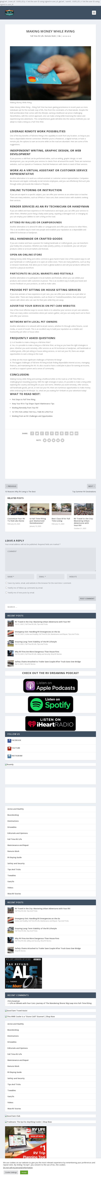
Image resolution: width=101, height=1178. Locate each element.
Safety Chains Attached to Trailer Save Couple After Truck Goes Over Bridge (48, 661)
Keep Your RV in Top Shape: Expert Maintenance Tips (33, 403)
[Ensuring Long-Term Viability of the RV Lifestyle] (11, 643)
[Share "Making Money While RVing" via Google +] (42, 433)
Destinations (13, 821)
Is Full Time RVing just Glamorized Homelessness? (38, 520)
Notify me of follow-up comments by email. (25, 588)
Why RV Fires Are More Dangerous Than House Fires (37, 651)
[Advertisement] (50, 462)
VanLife (11, 881)
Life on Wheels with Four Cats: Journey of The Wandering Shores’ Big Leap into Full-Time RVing (51, 1003)
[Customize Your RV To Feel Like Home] (17, 509)
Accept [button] (24, 1172)
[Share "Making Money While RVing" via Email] (71, 433)
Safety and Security (43, 654)
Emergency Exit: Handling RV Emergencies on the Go (37, 632)
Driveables (12, 827)
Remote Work (50, 36)
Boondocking (13, 815)
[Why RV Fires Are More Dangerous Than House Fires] (11, 653)
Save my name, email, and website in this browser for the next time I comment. (39, 583)
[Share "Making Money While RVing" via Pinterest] (51, 433)
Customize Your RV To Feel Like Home (16, 519)
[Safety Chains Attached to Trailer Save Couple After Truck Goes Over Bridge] (11, 663)
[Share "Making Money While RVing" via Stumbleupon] (66, 433)
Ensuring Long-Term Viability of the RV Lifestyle (36, 642)
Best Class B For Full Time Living (61, 519)
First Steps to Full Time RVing (23, 399)
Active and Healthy (31, 634)
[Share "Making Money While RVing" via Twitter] (37, 433)
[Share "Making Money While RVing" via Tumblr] (46, 433)
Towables (12, 875)
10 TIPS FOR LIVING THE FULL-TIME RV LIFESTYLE (32, 412)
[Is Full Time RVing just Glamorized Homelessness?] (39, 509)
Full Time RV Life (37, 36)
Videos (10, 887)
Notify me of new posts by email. (21, 592)
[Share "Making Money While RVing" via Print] (76, 433)
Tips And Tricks (42, 624)
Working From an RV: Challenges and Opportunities (32, 416)
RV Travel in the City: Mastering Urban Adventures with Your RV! (83, 522)
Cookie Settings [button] (11, 1172)
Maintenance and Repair (59, 634)
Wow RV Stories (56, 654)
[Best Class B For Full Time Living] (61, 509)
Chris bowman (14, 1001)
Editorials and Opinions (18, 833)
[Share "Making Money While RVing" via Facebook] (32, 433)
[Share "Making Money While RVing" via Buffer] (61, 433)
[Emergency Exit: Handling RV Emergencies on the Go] (11, 633)
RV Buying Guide (15, 857)
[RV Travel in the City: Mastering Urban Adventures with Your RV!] (84, 509)
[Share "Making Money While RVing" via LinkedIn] (56, 433)
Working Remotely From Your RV (25, 408)
